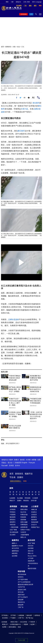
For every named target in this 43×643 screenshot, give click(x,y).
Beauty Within (32, 556)
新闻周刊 (12, 522)
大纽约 (10, 460)
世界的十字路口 (25, 529)
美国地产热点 (35, 527)
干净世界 (32, 622)
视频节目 (29, 474)
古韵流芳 (34, 514)
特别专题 (21, 571)
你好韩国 (30, 548)
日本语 (11, 465)
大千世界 (30, 558)
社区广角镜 (13, 529)
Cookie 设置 (21, 640)
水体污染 (24, 109)
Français (32, 462)
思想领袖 (23, 519)
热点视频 (20, 498)
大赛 (12, 2)
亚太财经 (12, 534)
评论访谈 (24, 506)
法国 (38, 460)
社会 (18, 46)
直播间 (20, 477)
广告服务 (13, 618)
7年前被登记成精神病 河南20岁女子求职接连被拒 (35, 401)
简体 (28, 2)
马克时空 (23, 532)
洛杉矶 (22, 460)
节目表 (13, 477)
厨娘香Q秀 (31, 561)
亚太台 (10, 462)
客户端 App (29, 618)
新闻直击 (12, 519)
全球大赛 (33, 500)
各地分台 (18, 2)
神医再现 (14, 553)
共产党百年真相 (23, 579)
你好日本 (30, 546)
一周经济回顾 (14, 527)
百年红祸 (20, 592)
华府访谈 (12, 524)
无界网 (4, 627)
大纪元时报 (23, 622)
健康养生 (15, 540)
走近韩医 (14, 556)
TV (31, 14)
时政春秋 (23, 517)
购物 (24, 481)
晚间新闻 (12, 517)
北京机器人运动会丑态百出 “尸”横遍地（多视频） (15, 414)
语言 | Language (37, 2)
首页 (2, 46)
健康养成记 (15, 551)
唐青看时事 (24, 527)
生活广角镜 (31, 543)
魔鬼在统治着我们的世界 (25, 584)
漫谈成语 (34, 519)
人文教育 (34, 506)
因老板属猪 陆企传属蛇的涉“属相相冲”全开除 (35, 378)
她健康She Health (17, 546)
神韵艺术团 (14, 622)
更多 (19, 627)
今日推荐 (35, 498)
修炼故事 (20, 605)
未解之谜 (34, 509)
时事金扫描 (24, 514)
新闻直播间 (24, 14)
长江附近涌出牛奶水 (11, 118)
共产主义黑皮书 (23, 597)
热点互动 (23, 512)
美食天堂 (30, 551)
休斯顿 (34, 460)
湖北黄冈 (36, 103)
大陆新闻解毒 (24, 534)
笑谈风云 (34, 512)
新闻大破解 (24, 522)
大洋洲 (28, 460)
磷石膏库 (21, 131)
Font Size (33, 97)
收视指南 (21, 615)
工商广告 (20, 607)
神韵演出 (26, 500)
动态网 (32, 624)
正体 (24, 2)
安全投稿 (5, 618)
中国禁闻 (12, 514)
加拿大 (16, 460)
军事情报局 (24, 524)
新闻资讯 (8, 46)
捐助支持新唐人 (15, 481)
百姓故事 (20, 599)
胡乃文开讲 (15, 548)
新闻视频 (13, 506)
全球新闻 (12, 509)
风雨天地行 (21, 594)
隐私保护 (29, 615)
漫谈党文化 (21, 602)
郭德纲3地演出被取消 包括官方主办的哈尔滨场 (35, 389)
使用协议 (37, 615)
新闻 (11, 488)
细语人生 (23, 537)
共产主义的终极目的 (24, 582)
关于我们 (13, 615)
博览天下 (12, 500)
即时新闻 (27, 498)
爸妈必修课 (34, 522)
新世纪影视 (12, 627)
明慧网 (26, 624)
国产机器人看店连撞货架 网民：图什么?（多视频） (15, 389)
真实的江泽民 (22, 589)
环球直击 (12, 512)
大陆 (14, 46)
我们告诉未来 (22, 574)
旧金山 (4, 462)
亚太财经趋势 (14, 532)
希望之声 (5, 624)
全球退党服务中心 (15, 624)
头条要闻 (12, 498)
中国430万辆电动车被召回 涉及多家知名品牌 (14, 378)
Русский (5, 465)
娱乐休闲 (31, 540)
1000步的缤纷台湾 (33, 565)
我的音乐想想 (32, 568)
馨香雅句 (34, 517)
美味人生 (30, 553)
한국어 (17, 465)
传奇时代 (20, 577)
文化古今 (34, 524)
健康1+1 (14, 543)
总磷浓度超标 (13, 319)
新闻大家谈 (24, 509)
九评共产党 (21, 587)
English (24, 462)
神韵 (7, 2)
